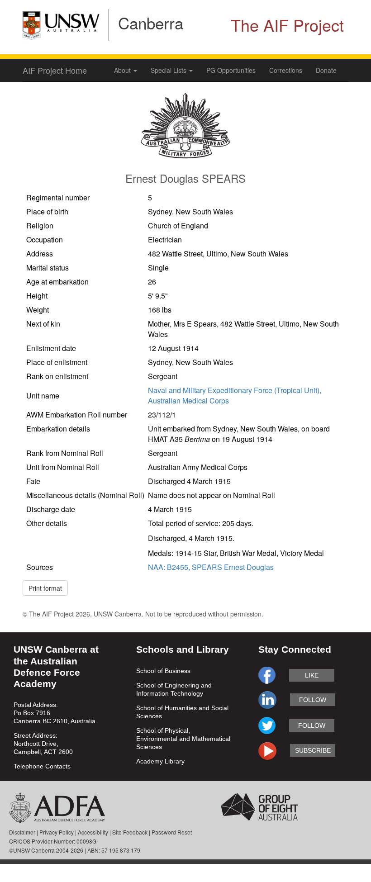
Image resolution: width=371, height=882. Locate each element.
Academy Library (160, 761)
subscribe (313, 750)
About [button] (123, 70)
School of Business (163, 670)
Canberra (150, 22)
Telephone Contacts (42, 766)
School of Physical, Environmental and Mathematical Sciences (183, 738)
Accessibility (93, 832)
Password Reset (172, 832)
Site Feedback (129, 832)
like (312, 675)
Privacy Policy (56, 832)
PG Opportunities (231, 70)
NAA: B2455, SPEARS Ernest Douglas (211, 567)
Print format (45, 588)
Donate (326, 70)
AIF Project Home (55, 70)
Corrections (285, 70)
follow (312, 699)
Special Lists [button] (169, 70)
